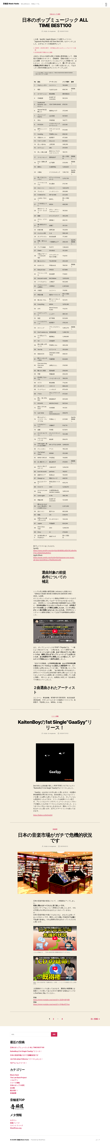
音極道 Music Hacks (11, 4)
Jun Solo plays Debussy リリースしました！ (26, 1059)
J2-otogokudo (52, 31)
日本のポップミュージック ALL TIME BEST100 (55, 22)
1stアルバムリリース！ (18, 1063)
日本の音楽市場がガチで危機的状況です (55, 837)
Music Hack (14, 1075)
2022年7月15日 (64, 733)
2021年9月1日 (64, 846)
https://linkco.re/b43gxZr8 (42, 815)
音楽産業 (55, 829)
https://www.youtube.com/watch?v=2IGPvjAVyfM (51, 1000)
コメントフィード (16, 1125)
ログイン (13, 1120)
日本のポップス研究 (55, 14)
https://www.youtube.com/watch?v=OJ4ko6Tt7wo (51, 1004)
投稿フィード (15, 1123)
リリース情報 (54, 716)
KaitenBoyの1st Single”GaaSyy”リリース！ (55, 724)
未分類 (12, 1088)
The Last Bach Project (18, 1078)
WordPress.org (15, 1128)
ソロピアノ (14, 1080)
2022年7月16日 (64, 31)
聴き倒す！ (14, 1090)
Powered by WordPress (38, 1140)
